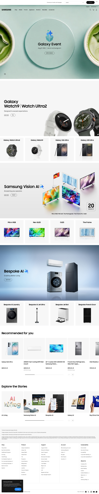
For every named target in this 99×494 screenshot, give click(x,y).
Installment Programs (6, 452)
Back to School (5, 465)
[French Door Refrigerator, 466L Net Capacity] (78, 348)
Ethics (82, 477)
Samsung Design (84, 479)
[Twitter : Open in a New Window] (88, 492)
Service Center (44, 459)
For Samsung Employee (7, 463)
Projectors (23, 459)
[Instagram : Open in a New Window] (91, 492)
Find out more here (13, 486)
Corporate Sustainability (86, 456)
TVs (22, 456)
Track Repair (43, 463)
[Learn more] (49, 108)
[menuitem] (16, 9)
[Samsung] (6, 9)
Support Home (44, 447)
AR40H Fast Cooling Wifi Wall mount (34, 363)
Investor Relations (84, 472)
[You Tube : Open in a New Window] (94, 492)
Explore (3, 468)
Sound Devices (24, 461)
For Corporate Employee (7, 461)
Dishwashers (24, 465)
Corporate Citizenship (85, 454)
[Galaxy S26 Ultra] (12, 348)
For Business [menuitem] (93, 6)
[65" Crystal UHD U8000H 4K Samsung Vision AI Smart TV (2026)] (56, 348)
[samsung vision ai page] (34, 402)
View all (13, 195)
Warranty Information (45, 456)
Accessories (23, 474)
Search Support (44, 452)
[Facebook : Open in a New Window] (86, 492)
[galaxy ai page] (78, 402)
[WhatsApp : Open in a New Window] (96, 492)
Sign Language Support (46, 474)
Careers (82, 470)
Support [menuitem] (87, 6)
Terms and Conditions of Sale (24, 491)
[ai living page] (12, 402)
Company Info (84, 464)
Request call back (44, 472)
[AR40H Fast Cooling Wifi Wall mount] (34, 348)
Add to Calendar (49, 53)
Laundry (23, 468)
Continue (90, 2)
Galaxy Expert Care (45, 461)
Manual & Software (45, 450)
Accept (18, 489)
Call (42, 470)
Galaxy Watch (24, 452)
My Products (63, 456)
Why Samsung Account (66, 447)
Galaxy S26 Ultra (7, 362)
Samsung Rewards (65, 450)
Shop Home (4, 447)
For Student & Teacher (6, 459)
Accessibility (83, 452)
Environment (83, 447)
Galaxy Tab (23, 450)
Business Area (84, 466)
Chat (42, 468)
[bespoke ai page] (56, 402)
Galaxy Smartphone (25, 447)
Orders (62, 452)
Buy (13, 115)
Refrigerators (24, 463)
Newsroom (83, 475)
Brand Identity (84, 468)
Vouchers (63, 459)
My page (63, 454)
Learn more (6, 115)
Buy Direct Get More (6, 450)
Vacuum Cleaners (25, 470)
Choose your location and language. (54, 2)
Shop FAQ (43, 454)
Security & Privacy (84, 450)
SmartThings (4, 456)
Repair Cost (43, 465)
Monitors (23, 472)
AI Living (3, 454)
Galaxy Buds (24, 454)
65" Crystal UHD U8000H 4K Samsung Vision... (55, 363)
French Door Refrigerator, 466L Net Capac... (76, 363)
